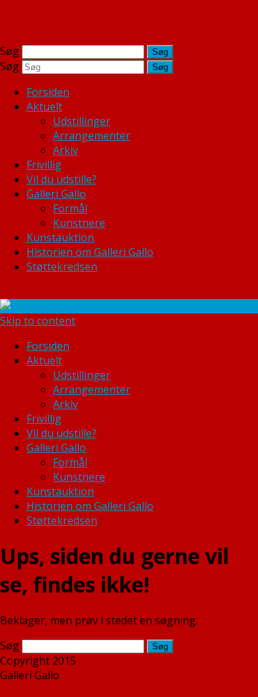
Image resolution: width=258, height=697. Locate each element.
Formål (70, 208)
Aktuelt (44, 106)
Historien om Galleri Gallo (89, 252)
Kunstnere (79, 223)
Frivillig (44, 164)
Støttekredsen (61, 266)
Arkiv (65, 150)
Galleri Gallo (56, 193)
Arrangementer (91, 135)
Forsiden (47, 92)
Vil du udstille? (61, 179)
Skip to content (37, 320)
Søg (9, 51)
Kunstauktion (60, 237)
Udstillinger (81, 121)
